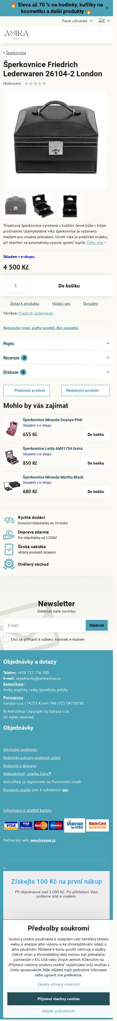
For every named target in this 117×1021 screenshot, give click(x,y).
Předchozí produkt (29, 390)
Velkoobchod (14, 773)
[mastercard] (41, 828)
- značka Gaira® (38, 773)
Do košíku (69, 286)
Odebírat (97, 625)
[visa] (11, 828)
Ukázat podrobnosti (58, 1011)
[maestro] (56, 828)
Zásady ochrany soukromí (59, 984)
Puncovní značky (17, 789)
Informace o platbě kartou (27, 810)
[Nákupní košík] (93, 34)
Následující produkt (82, 390)
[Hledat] (79, 34)
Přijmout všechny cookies (59, 998)
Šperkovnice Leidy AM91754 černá (53, 448)
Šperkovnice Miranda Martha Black (53, 477)
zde (65, 789)
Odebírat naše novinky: (56, 611)
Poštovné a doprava (19, 765)
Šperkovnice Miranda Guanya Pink (52, 420)
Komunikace (13, 684)
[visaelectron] (26, 828)
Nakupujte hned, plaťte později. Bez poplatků (40, 327)
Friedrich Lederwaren (36, 313)
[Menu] (106, 34)
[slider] (35, 83)
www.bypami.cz (43, 840)
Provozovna (13, 697)
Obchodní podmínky (20, 749)
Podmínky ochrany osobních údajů (31, 757)
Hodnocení (12, 83)
